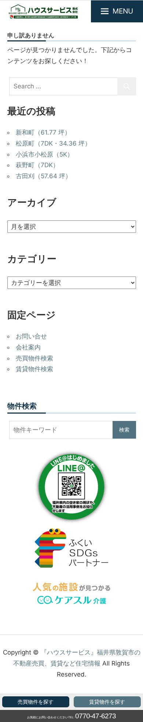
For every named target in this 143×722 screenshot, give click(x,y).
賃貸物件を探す (107, 702)
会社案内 (28, 347)
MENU (123, 11)
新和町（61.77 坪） (43, 132)
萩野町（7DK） (37, 165)
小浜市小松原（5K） (44, 154)
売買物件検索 (34, 358)
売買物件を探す (36, 702)
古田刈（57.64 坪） (44, 176)
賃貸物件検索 (34, 369)
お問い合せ (31, 336)
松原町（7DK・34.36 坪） (53, 143)
